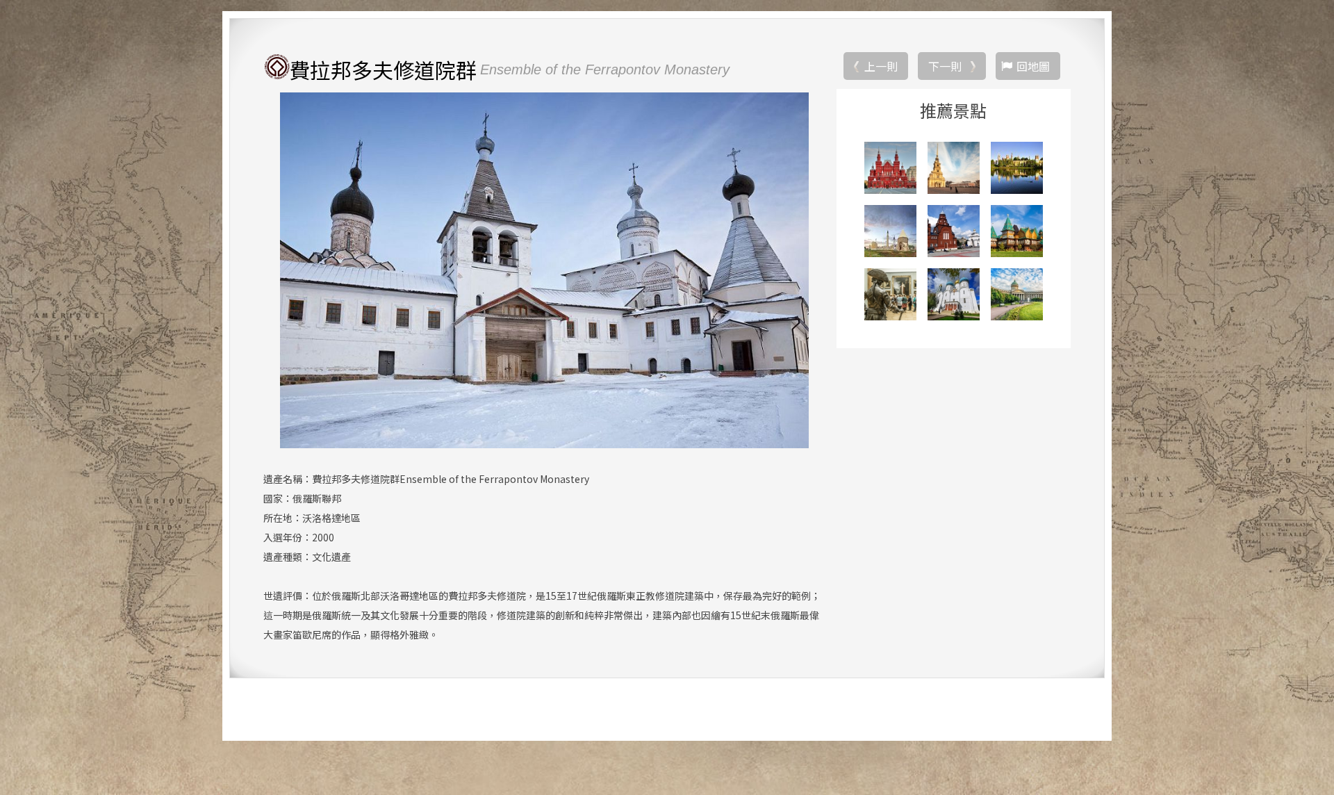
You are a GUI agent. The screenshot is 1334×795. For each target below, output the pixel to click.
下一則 (945, 66)
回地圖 (1033, 66)
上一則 (881, 66)
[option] (544, 270)
